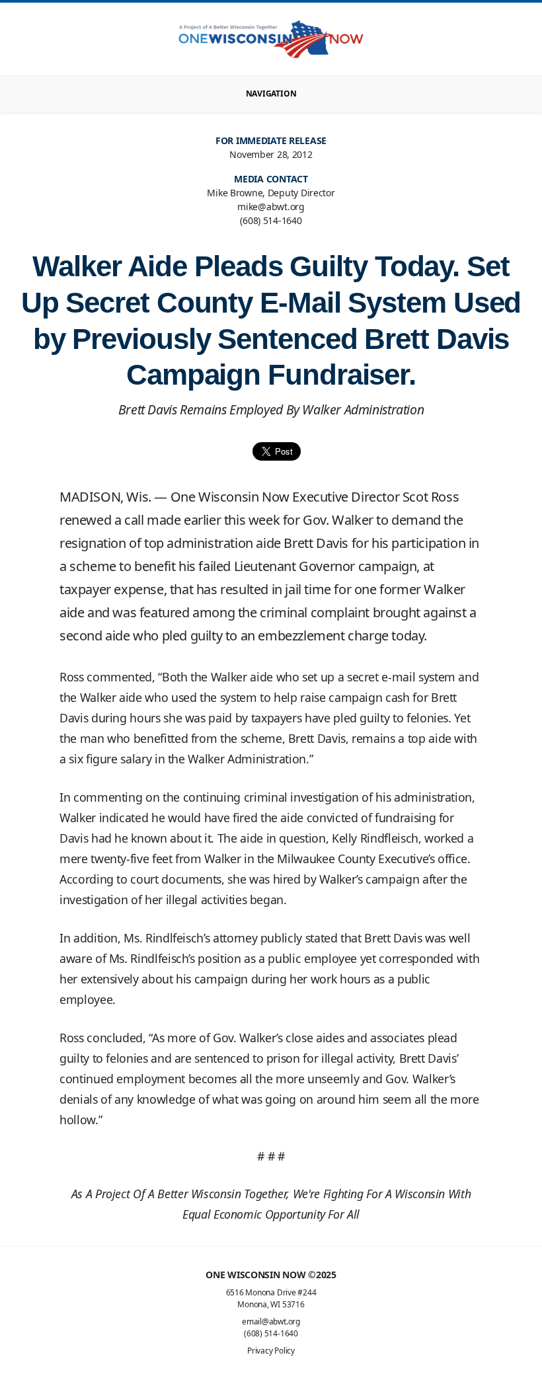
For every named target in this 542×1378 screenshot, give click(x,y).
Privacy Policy (271, 1350)
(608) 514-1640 (271, 1333)
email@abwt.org (271, 1321)
